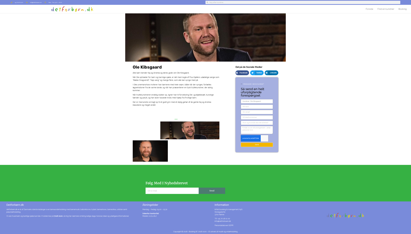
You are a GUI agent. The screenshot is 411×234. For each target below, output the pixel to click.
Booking (402, 9)
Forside (369, 9)
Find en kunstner (385, 9)
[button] (176, 118)
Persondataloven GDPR (224, 225)
